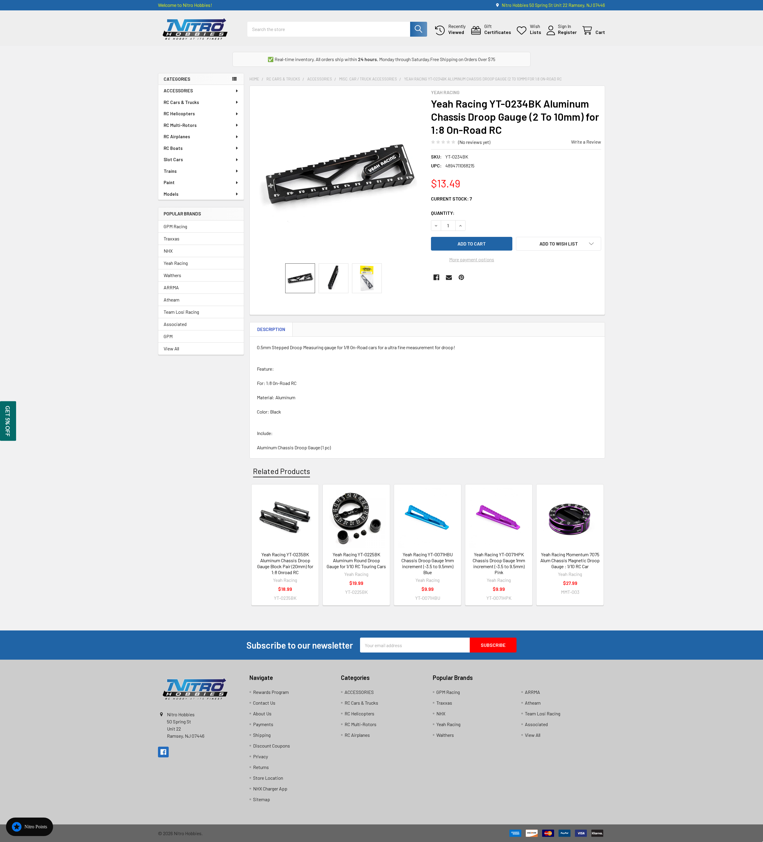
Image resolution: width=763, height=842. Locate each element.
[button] (558, 244)
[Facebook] (436, 277)
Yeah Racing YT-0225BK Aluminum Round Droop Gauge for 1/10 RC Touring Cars (356, 560)
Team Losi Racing (181, 312)
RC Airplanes (177, 136)
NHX (168, 251)
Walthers (172, 275)
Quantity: (443, 213)
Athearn (171, 299)
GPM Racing (175, 226)
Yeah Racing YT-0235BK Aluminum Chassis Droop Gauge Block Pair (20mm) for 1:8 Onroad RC (285, 563)
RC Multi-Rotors (180, 125)
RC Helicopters (179, 113)
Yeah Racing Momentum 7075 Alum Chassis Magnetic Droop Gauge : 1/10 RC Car (570, 560)
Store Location (268, 778)
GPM (168, 336)
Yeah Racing (176, 263)
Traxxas (171, 238)
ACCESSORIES (178, 90)
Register (567, 32)
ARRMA (171, 287)
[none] (338, 174)
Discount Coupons (271, 745)
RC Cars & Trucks (181, 102)
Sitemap (261, 799)
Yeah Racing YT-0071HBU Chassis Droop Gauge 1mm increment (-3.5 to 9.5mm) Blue (427, 563)
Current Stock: (451, 198)
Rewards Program (271, 692)
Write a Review (586, 142)
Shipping (262, 735)
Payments (263, 724)
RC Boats (173, 148)
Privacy (260, 756)
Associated (175, 324)
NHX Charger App (270, 788)
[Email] (448, 277)
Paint (169, 182)
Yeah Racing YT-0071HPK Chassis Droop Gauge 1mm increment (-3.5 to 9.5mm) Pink (499, 563)
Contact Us (264, 703)
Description (271, 329)
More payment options (471, 259)
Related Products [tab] (281, 471)
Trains (170, 171)
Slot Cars (173, 159)
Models (171, 194)
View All (171, 348)
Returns (261, 767)
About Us (262, 713)
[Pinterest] (461, 277)
